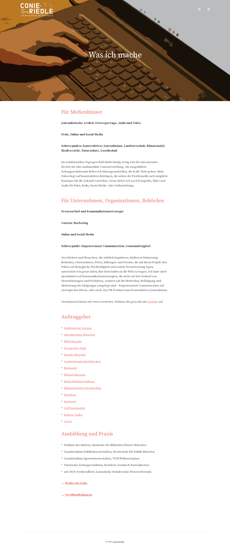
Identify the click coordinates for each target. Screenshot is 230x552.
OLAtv (68, 421)
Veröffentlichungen (78, 495)
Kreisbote (70, 395)
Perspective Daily (75, 348)
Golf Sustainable (74, 408)
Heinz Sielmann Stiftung (79, 381)
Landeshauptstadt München (82, 361)
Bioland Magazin (74, 375)
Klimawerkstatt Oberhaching (82, 388)
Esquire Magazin (75, 355)
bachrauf (70, 401)
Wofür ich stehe (76, 483)
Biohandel (70, 368)
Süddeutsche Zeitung (78, 328)
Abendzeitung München (79, 335)
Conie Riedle (118, 542)
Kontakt (152, 302)
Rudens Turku (73, 415)
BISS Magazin (72, 341)
